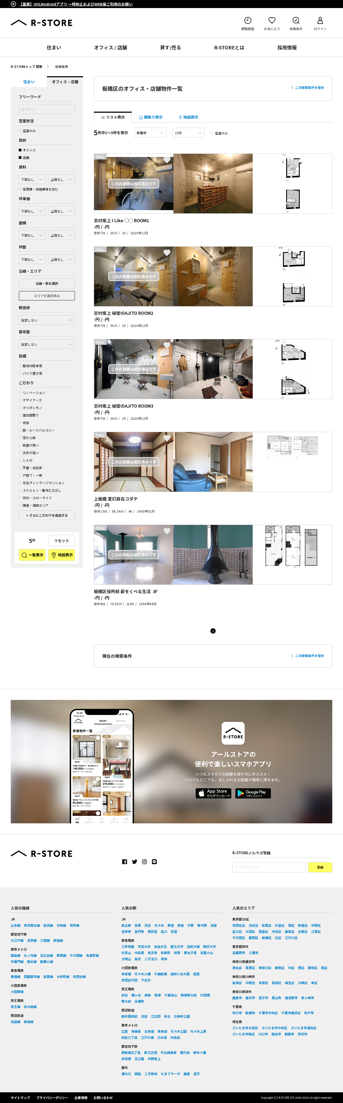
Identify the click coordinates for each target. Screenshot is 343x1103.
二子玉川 (150, 958)
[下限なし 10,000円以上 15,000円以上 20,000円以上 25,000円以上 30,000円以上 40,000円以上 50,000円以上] (32, 209)
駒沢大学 (209, 946)
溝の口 (126, 1073)
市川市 (237, 1012)
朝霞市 (289, 1034)
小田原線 (17, 991)
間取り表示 (153, 117)
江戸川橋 (147, 1037)
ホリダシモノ (32, 407)
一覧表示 (35, 554)
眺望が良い (31, 445)
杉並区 (280, 925)
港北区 (237, 967)
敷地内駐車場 (32, 365)
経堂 (196, 973)
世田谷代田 (129, 980)
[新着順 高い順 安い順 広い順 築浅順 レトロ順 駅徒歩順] (150, 132)
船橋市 (250, 1012)
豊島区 (263, 931)
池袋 (213, 925)
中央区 (276, 931)
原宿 (170, 925)
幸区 (314, 982)
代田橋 (205, 995)
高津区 (237, 982)
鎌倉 (187, 1073)
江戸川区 (291, 937)
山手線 (15, 925)
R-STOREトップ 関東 (26, 66)
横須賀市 (291, 997)
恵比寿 (126, 925)
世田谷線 (79, 976)
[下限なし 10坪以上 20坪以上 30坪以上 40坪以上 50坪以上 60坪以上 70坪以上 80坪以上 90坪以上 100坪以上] (32, 258)
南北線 (32, 961)
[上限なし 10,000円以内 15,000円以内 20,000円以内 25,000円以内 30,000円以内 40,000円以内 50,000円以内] (61, 209)
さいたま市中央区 (274, 1027)
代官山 (126, 952)
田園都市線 (32, 976)
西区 (301, 967)
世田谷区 (238, 925)
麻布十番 (199, 1052)
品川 (164, 931)
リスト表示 (115, 117)
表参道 (162, 1031)
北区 (278, 937)
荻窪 (174, 931)
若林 (164, 958)
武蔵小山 (206, 952)
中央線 (61, 925)
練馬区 (289, 931)
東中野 (202, 925)
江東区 (316, 931)
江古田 (156, 1016)
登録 (320, 867)
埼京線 (74, 925)
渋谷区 (253, 925)
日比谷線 (46, 955)
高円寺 (139, 931)
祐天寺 (152, 952)
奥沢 (138, 958)
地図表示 (65, 554)
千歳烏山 (170, 995)
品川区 (237, 931)
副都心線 (46, 961)
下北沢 (146, 980)
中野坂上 (154, 1058)
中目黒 (139, 952)
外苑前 (175, 1037)
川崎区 (303, 982)
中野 (190, 925)
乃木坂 (162, 1037)
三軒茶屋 (127, 946)
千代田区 (238, 937)
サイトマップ (20, 1097)
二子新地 (150, 1073)
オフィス (29, 150)
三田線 (45, 940)
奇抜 (26, 422)
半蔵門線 (17, 961)
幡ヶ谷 (136, 995)
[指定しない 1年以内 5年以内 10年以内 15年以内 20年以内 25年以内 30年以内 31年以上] (47, 343)
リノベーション (34, 392)
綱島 (138, 1073)
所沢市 (302, 1034)
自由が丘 (160, 946)
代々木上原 (198, 1031)
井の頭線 (30, 1006)
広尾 (124, 1031)
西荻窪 (152, 931)
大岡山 (126, 958)
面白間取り (31, 415)
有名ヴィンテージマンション (44, 482)
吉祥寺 (126, 931)
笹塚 (157, 995)
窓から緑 (29, 437)
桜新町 (165, 952)
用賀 (177, 952)
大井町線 (63, 976)
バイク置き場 (32, 373)
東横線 (15, 976)
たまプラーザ (170, 1073)
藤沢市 (250, 997)
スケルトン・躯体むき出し (42, 490)
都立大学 (176, 946)
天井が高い (31, 452)
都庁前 (185, 1052)
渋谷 (147, 925)
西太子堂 (190, 952)
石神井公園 (182, 1016)
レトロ (27, 460)
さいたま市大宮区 (245, 1027)
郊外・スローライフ (37, 497)
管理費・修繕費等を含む (40, 189)
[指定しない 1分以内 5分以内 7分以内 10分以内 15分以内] (47, 318)
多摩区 (263, 982)
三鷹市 (253, 952)
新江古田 (150, 1052)
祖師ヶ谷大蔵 (180, 973)
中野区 (316, 925)
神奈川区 (265, 967)
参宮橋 (126, 973)
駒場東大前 (189, 995)
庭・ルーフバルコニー (39, 430)
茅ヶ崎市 (307, 997)
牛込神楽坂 (169, 1052)
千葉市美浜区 (291, 1012)
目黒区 (266, 925)
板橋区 (266, 937)
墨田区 (253, 937)
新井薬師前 (129, 1016)
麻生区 (289, 982)
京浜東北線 (32, 925)
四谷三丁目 (129, 1037)
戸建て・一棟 (32, 475)
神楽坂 (136, 1031)
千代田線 (76, 955)
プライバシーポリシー (52, 1097)
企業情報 (80, 1097)
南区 (324, 967)
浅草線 (32, 940)
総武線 (48, 925)
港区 (291, 925)
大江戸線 (17, 940)
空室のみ (29, 130)
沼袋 (144, 1016)
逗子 (196, 1073)
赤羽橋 (126, 1058)
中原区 (250, 982)
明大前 (126, 1001)
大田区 (250, 931)
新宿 (180, 925)
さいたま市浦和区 (303, 1027)
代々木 (159, 925)
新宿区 (303, 925)
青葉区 (250, 967)
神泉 (147, 995)
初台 (124, 995)
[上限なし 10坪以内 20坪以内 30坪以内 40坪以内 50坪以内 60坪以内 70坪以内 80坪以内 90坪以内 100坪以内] (61, 258)
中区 (291, 967)
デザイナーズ (32, 400)
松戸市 (309, 1012)
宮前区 (276, 982)
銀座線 (15, 955)
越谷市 (276, 1034)
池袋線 (15, 1021)
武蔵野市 (238, 952)
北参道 (149, 1031)
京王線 (15, 1006)
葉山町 (276, 997)
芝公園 (139, 1058)
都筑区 (313, 967)
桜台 (167, 1016)
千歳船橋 (160, 973)
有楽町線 (92, 955)
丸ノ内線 (30, 955)
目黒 (138, 925)
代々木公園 (179, 1031)
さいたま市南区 (243, 1034)
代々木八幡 (143, 973)
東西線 (61, 955)
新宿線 (58, 940)
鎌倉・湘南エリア (36, 505)
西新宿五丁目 (131, 1052)
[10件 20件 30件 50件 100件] (189, 132)
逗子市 (263, 997)
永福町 (139, 1001)
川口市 (263, 1034)
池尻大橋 (193, 946)
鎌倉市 (237, 997)
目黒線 (48, 976)
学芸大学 (144, 946)
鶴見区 (280, 967)
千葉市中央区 (268, 1012)
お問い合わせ (103, 1097)
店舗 (26, 157)
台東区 (303, 931)
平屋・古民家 (32, 467)
